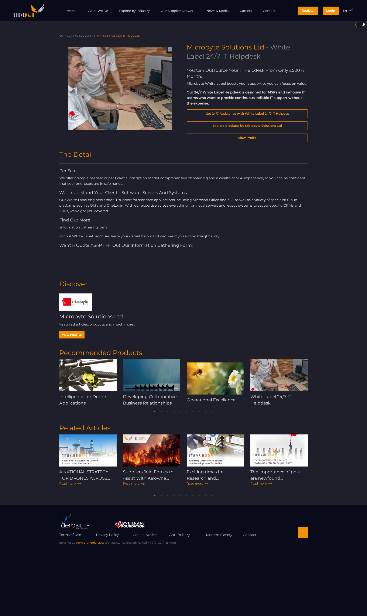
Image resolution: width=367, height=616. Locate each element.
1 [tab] (155, 411)
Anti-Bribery (179, 535)
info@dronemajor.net (90, 542)
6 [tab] (187, 411)
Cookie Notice (145, 535)
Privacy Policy (107, 535)
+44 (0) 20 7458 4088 (162, 542)
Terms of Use (70, 535)
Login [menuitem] (330, 11)
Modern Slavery (219, 535)
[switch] (360, 24)
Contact (250, 535)
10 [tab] (212, 411)
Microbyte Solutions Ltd (77, 36)
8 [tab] (199, 411)
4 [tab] (174, 411)
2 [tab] (161, 411)
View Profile (247, 138)
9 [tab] (206, 411)
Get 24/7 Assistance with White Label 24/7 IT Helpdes (247, 114)
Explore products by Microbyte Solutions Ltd (247, 126)
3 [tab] (167, 411)
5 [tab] (180, 411)
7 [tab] (193, 411)
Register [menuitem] (308, 11)
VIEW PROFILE (72, 334)
